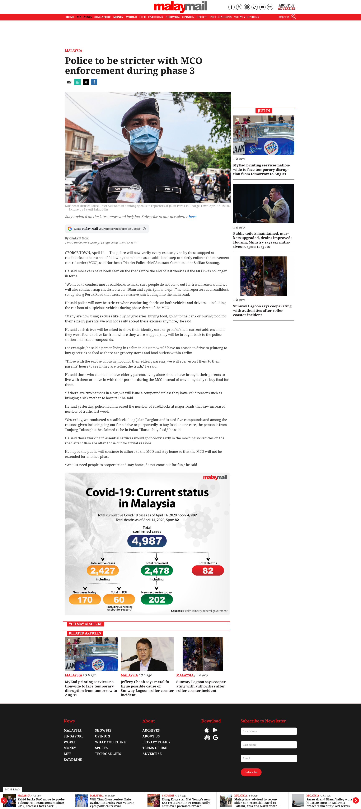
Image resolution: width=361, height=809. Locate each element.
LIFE (142, 17)
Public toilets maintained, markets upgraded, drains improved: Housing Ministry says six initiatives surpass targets (262, 240)
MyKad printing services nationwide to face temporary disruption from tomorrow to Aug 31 (91, 688)
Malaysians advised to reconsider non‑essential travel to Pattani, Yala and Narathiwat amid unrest (255, 803)
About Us (286, 5)
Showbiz (168, 795)
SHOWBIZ (173, 17)
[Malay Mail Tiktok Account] (254, 7)
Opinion (102, 736)
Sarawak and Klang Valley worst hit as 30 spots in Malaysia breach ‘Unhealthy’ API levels (330, 803)
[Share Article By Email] (69, 84)
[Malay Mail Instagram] (247, 7)
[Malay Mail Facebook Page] (231, 7)
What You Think (246, 17)
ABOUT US (151, 736)
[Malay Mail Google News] (215, 741)
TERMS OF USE (154, 748)
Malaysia (24, 795)
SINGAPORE (102, 17)
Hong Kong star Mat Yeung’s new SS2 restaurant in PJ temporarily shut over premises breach (186, 803)
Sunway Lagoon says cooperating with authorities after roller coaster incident (201, 686)
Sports (101, 748)
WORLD (131, 17)
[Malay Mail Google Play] (215, 733)
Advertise (286, 8)
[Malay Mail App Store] (206, 733)
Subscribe (251, 772)
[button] (144, 228)
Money (70, 748)
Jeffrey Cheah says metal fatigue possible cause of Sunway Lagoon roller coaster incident (147, 688)
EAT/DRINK (155, 17)
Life (67, 754)
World (70, 742)
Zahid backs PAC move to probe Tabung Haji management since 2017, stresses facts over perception (41, 803)
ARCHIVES (151, 730)
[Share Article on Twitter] (86, 84)
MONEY (118, 17)
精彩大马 (283, 17)
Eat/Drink (73, 760)
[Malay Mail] (180, 12)
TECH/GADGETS (221, 17)
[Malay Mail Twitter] (239, 7)
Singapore (74, 736)
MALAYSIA (84, 17)
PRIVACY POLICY (156, 742)
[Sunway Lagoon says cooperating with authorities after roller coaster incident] (203, 654)
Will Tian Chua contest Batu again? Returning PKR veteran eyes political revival (112, 803)
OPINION (188, 17)
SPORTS (202, 17)
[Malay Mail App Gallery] (207, 741)
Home (70, 17)
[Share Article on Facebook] (94, 84)
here (192, 217)
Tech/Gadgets (108, 754)
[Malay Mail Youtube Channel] (262, 7)
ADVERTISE (152, 754)
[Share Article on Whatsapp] (77, 84)
